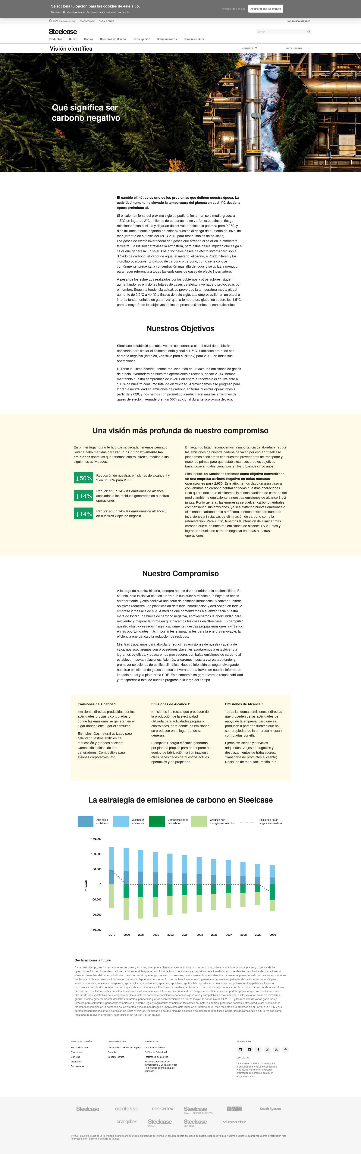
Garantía (112, 1052)
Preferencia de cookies (156, 1056)
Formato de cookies (233, 8)
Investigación (141, 39)
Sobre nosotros (167, 39)
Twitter (267, 1049)
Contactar (243, 1058)
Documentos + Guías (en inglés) (124, 1047)
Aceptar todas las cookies (265, 8)
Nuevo (73, 39)
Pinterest (285, 1049)
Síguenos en (244, 1041)
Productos (55, 39)
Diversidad (76, 1052)
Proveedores (77, 1066)
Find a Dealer (106, 21)
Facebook (258, 1049)
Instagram (240, 1049)
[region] (180, 9)
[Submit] (308, 31)
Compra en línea (194, 39)
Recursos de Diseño (113, 39)
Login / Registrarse (298, 21)
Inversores (76, 1061)
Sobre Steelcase (79, 1047)
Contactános (87, 21)
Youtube (276, 1049)
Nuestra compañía (82, 1041)
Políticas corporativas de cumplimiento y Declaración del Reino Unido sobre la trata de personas (161, 1066)
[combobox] (284, 31)
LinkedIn (249, 1049)
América (64, 21)
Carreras (75, 1056)
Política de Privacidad (156, 1052)
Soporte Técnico (116, 1056)
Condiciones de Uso (155, 1047)
